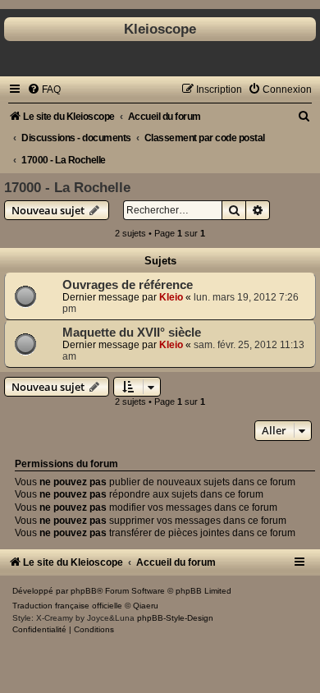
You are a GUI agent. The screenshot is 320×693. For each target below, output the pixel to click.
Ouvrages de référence (127, 284)
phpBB (84, 590)
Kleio (171, 297)
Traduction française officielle (67, 605)
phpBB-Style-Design (175, 617)
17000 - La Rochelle (67, 187)
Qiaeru (145, 605)
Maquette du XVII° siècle (131, 332)
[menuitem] (44, 89)
